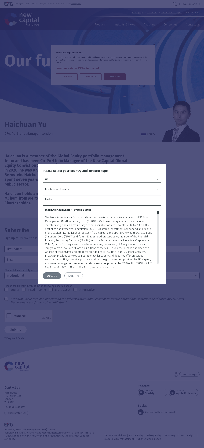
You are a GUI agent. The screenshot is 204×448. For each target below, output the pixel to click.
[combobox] (102, 179)
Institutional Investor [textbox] (57, 189)
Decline (73, 276)
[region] (102, 237)
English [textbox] (49, 199)
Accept (52, 276)
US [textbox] (46, 179)
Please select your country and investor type (75, 171)
